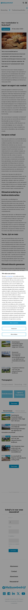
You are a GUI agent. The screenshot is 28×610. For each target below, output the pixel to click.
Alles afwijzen (14, 334)
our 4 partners (9, 276)
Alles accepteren (14, 322)
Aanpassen (14, 328)
